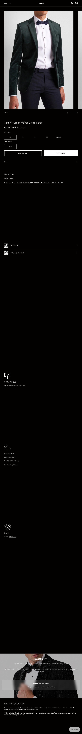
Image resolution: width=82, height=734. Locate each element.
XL (47, 137)
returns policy (12, 537)
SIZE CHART (14, 245)
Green (10, 146)
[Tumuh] (41, 3)
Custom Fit (59, 137)
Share (5, 162)
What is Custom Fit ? (17, 253)
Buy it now (61, 153)
